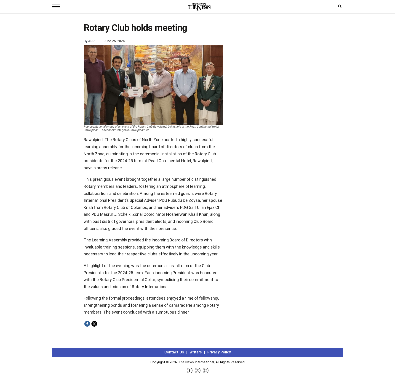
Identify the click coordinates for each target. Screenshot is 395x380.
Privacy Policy (219, 352)
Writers (195, 352)
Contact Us (174, 352)
